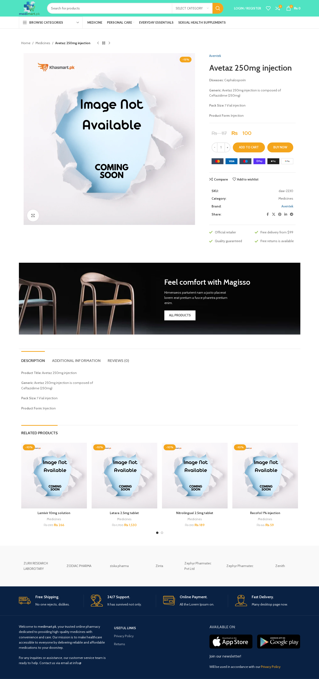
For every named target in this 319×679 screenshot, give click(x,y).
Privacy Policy (124, 636)
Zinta (159, 566)
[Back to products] (103, 43)
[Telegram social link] (292, 214)
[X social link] (274, 214)
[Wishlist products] (268, 8)
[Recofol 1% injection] (265, 475)
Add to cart (249, 147)
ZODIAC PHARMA (79, 566)
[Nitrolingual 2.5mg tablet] (195, 475)
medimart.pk (47, 626)
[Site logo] (29, 8)
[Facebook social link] (268, 214)
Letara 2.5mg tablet (124, 513)
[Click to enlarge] (33, 215)
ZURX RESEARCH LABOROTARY (36, 566)
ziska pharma (119, 566)
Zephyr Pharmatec (239, 566)
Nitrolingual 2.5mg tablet (194, 513)
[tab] (33, 358)
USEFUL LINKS (125, 628)
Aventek (215, 56)
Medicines (42, 43)
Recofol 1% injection (265, 513)
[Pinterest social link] (280, 214)
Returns (119, 644)
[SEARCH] (218, 8)
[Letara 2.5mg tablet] (124, 475)
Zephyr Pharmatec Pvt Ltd (197, 566)
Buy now (280, 147)
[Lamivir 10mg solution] (54, 475)
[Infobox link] (51, 601)
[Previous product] (98, 43)
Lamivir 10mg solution (54, 513)
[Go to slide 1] (157, 533)
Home (25, 43)
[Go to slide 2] (162, 533)
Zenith (280, 566)
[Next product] (109, 43)
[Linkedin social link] (286, 214)
